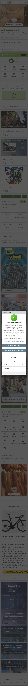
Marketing (6, 368)
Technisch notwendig (9, 361)
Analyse (6, 364)
